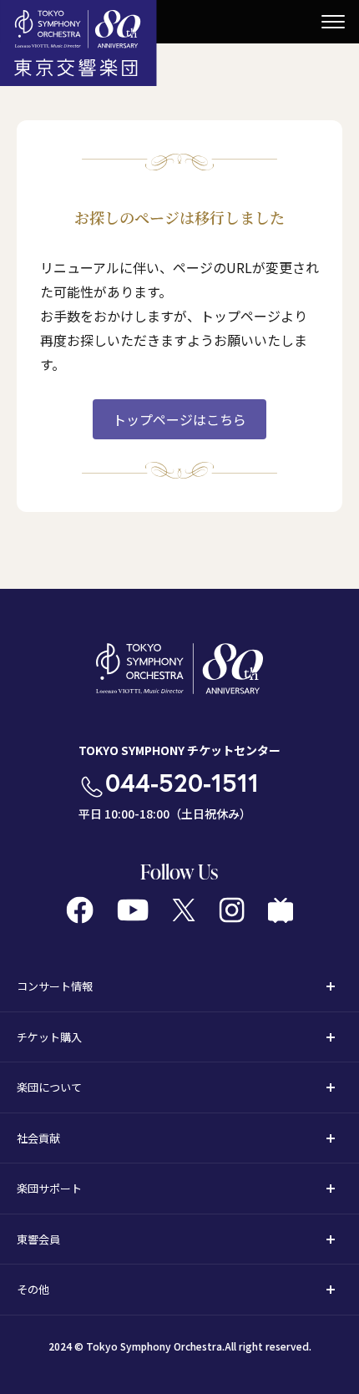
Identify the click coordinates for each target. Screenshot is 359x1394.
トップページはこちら (179, 419)
